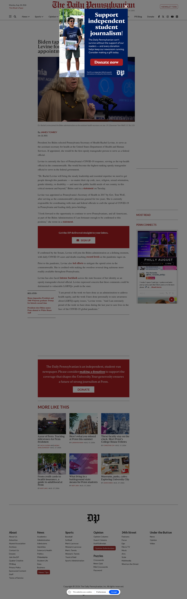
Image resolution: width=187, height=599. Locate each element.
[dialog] (93, 299)
